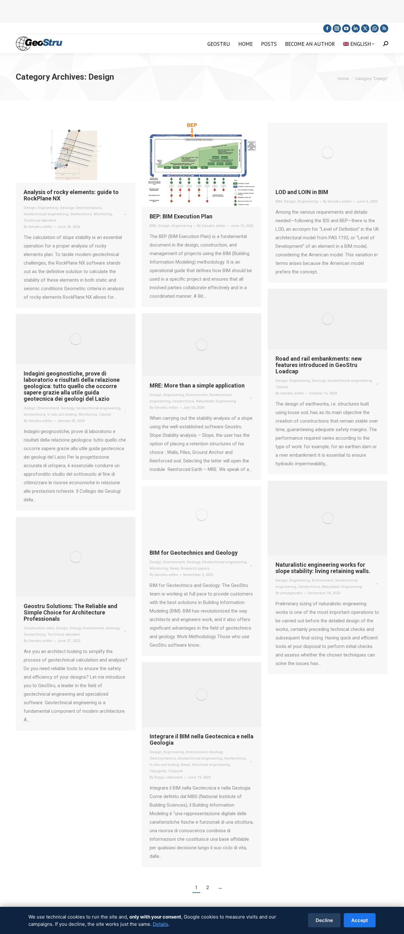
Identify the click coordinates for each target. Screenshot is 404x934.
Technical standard (40, 220)
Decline (324, 920)
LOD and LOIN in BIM (302, 192)
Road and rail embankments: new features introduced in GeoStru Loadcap (319, 365)
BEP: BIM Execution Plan (181, 216)
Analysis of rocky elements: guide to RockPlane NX (71, 195)
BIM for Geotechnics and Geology (194, 552)
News (174, 568)
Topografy (158, 771)
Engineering (48, 208)
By (38, 227)
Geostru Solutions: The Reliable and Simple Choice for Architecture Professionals (70, 612)
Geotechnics (81, 214)
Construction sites (39, 628)
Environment (196, 395)
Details (160, 924)
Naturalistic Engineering (216, 401)
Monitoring (103, 214)
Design (30, 208)
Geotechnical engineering (46, 214)
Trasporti (175, 771)
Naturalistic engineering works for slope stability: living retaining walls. (323, 567)
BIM (153, 226)
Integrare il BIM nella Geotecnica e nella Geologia (201, 739)
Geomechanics (88, 208)
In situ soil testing (62, 414)
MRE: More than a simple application (197, 385)
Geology (67, 208)
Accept (359, 920)
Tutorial (282, 387)
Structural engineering (211, 765)
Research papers (195, 568)
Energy (75, 628)
